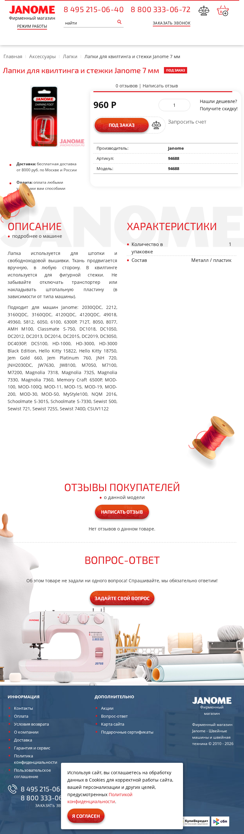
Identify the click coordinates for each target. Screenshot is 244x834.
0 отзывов (127, 86)
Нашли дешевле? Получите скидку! (219, 105)
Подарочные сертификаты (127, 732)
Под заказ (122, 125)
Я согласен (86, 816)
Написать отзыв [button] (122, 512)
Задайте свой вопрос (122, 598)
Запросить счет (187, 122)
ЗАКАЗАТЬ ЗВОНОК (171, 23)
